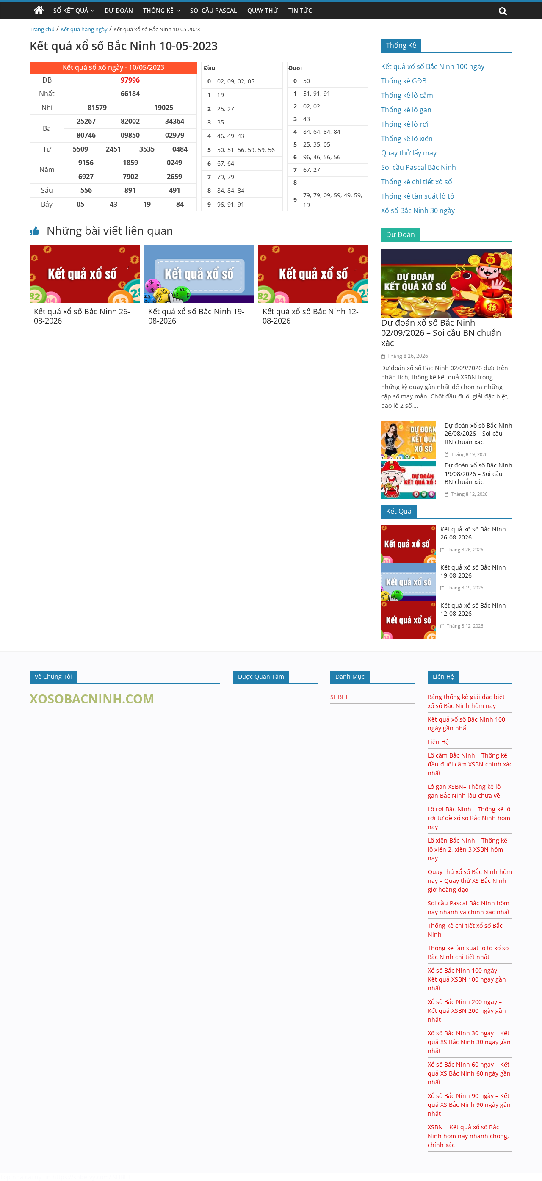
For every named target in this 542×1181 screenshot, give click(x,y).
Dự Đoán (119, 10)
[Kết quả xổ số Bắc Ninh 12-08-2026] (313, 250)
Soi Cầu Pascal (213, 10)
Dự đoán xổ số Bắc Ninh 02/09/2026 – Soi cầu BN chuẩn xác (441, 332)
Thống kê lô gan (406, 109)
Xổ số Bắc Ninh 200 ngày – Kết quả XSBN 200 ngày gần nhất (467, 1010)
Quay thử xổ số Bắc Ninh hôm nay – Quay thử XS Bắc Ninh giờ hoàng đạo (470, 880)
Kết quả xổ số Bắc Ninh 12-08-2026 (311, 316)
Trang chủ (42, 29)
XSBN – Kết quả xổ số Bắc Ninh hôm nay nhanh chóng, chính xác (468, 1136)
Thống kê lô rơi (405, 124)
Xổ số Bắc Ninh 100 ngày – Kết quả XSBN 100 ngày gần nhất (467, 979)
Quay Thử (262, 10)
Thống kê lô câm (407, 95)
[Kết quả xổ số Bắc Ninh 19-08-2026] (199, 250)
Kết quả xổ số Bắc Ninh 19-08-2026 (196, 316)
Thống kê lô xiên (407, 138)
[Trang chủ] (39, 10)
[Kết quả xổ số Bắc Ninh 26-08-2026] (85, 250)
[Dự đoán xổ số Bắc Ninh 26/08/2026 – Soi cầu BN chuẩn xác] (410, 426)
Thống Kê (158, 10)
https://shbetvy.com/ (82, 1177)
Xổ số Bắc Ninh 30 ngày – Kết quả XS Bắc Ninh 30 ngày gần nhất (469, 1042)
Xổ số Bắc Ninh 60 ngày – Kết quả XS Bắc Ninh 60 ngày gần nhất (469, 1073)
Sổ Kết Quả (70, 10)
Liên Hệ (438, 742)
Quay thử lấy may (409, 153)
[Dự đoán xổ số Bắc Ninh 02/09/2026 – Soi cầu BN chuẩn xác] (446, 253)
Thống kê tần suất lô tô (417, 196)
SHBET (339, 697)
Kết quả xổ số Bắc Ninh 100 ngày (432, 66)
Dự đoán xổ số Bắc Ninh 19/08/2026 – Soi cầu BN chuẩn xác (478, 473)
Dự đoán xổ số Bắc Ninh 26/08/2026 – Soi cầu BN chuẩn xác (478, 433)
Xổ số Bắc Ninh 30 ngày (418, 210)
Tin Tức (300, 10)
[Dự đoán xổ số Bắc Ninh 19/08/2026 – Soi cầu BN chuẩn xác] (410, 466)
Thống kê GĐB (403, 81)
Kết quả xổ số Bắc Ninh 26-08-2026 (82, 316)
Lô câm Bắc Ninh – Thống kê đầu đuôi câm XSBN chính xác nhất (470, 764)
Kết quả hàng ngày (84, 29)
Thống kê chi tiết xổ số (416, 181)
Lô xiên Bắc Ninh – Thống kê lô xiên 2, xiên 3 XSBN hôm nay (467, 849)
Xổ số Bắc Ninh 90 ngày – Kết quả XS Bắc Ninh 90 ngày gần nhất (469, 1104)
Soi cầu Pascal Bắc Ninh (418, 167)
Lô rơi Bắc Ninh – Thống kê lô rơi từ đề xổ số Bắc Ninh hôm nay (469, 818)
